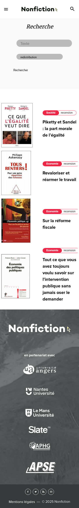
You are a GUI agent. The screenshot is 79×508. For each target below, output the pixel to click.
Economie (52, 163)
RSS (43, 492)
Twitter (36, 492)
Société (51, 112)
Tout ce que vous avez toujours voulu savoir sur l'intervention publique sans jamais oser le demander (59, 279)
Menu (6, 9)
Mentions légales (22, 502)
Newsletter (51, 492)
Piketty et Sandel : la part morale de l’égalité (59, 129)
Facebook (28, 492)
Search (72, 9)
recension (67, 112)
